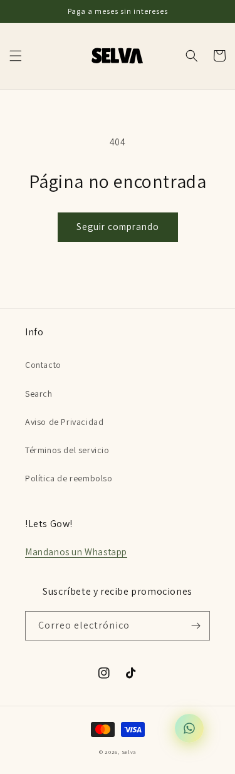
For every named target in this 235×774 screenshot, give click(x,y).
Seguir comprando (117, 227)
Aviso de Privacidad (64, 421)
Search (39, 393)
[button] (15, 56)
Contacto (43, 364)
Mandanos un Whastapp (76, 552)
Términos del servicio (67, 450)
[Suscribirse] (195, 626)
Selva (129, 751)
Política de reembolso (69, 478)
